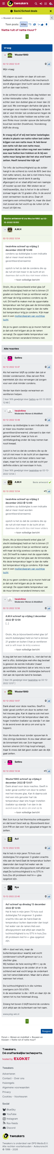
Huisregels (8, 1082)
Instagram (12, 1118)
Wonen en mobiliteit (19, 1037)
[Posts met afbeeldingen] (34, 24)
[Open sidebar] (52, 17)
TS (29, 24)
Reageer (46, 1031)
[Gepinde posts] (46, 24)
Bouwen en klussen (12, 18)
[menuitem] (36, 3)
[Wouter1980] (10, 55)
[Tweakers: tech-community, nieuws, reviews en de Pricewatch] (17, 3)
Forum (5, 1037)
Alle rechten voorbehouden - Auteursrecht (25, 1146)
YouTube (11, 1114)
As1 (17, 838)
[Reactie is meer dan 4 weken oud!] (11, 64)
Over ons (19, 1078)
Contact (7, 1078)
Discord (11, 1127)
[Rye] (10, 888)
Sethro (18, 357)
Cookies (7, 1096)
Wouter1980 (21, 54)
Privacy (6, 1091)
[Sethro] (10, 358)
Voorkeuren (20, 1096)
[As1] (10, 839)
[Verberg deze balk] (50, 11)
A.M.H (18, 229)
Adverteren (8, 1073)
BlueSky (11, 1109)
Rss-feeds (12, 1123)
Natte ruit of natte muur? (24, 1039)
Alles (23, 24)
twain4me (20, 410)
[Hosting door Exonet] (16, 1059)
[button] (3, 3)
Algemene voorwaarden (15, 1087)
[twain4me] (10, 411)
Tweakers (7, 1143)
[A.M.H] (10, 230)
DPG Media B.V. (40, 1143)
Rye (17, 887)
